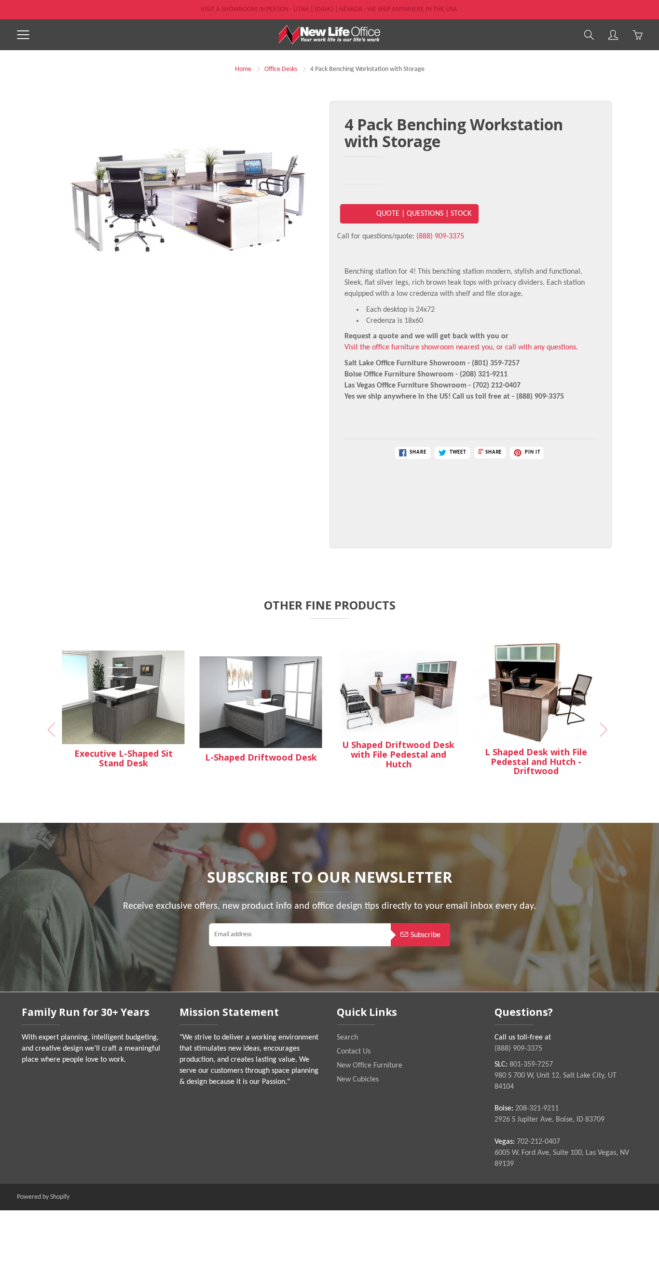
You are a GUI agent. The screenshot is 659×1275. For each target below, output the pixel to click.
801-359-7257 (531, 1064)
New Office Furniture (369, 1065)
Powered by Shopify (43, 1197)
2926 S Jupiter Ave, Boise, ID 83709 (549, 1119)
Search (347, 1037)
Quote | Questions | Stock (423, 214)
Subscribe (425, 935)
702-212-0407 (538, 1142)
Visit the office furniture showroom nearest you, (419, 347)
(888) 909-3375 (440, 236)
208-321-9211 (537, 1108)
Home (243, 69)
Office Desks (280, 69)
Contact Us (354, 1051)
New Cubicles (358, 1079)
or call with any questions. (537, 347)
